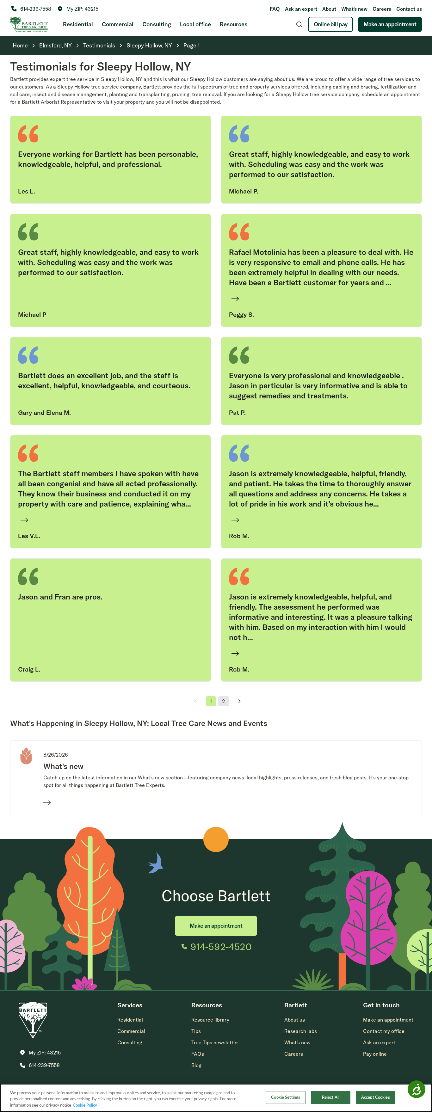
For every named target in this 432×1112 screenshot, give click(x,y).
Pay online (375, 1054)
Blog (196, 1065)
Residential (78, 24)
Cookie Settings (285, 1097)
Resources (233, 24)
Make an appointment (390, 24)
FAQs (197, 1054)
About (329, 9)
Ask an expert (301, 9)
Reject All (330, 1097)
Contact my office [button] (383, 1031)
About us (294, 1020)
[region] (216, 1098)
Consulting (156, 24)
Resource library (210, 1020)
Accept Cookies (375, 1097)
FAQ (275, 9)
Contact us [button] (409, 9)
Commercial (117, 24)
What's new (354, 9)
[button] (78, 9)
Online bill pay (331, 24)
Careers (382, 9)
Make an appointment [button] (388, 1020)
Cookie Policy (85, 1105)
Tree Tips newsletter (214, 1042)
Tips (196, 1031)
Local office (195, 24)
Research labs (300, 1031)
